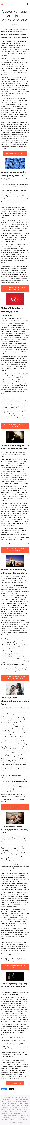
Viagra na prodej (5, 454)
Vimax (18, 582)
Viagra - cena (4, 184)
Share (4, 1089)
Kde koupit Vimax (12, 994)
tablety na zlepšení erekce (21, 320)
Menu (27, 3)
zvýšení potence (16, 358)
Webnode (19, 1122)
